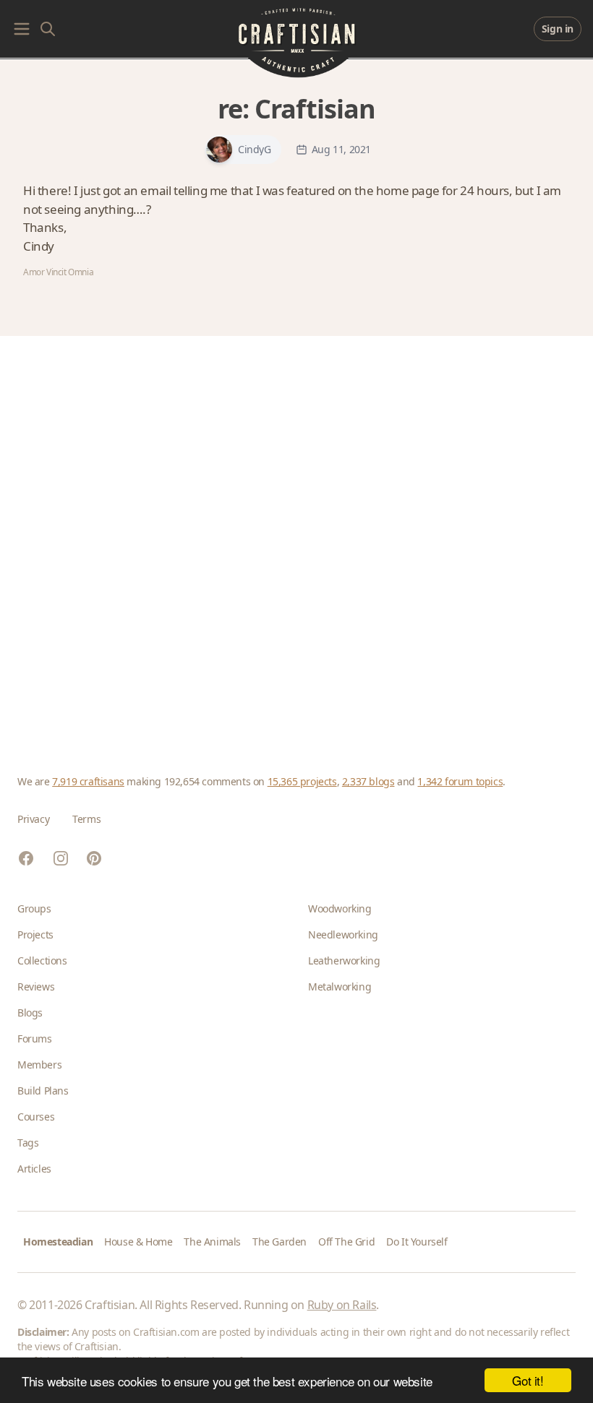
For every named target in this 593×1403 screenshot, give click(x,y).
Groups (34, 908)
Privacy (33, 819)
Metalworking (339, 986)
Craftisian (315, 108)
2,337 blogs (368, 781)
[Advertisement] (296, 538)
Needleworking (343, 934)
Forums (34, 1038)
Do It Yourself (416, 1241)
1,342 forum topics (460, 781)
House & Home (138, 1241)
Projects (35, 934)
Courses (35, 1116)
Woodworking (340, 908)
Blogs (30, 1012)
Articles (34, 1168)
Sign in (557, 28)
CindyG (254, 149)
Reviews (35, 986)
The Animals (212, 1241)
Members (39, 1064)
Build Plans (43, 1090)
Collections (42, 960)
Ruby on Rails (342, 1305)
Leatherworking (344, 960)
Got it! (527, 1380)
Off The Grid (346, 1241)
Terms (86, 819)
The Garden (279, 1241)
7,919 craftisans (88, 781)
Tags (27, 1142)
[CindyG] (219, 150)
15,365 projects (302, 781)
